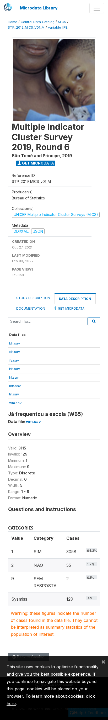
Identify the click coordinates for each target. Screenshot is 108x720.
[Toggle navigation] (96, 8)
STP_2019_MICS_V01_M (26, 27)
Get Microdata (37, 163)
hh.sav (14, 369)
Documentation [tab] (30, 308)
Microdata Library (39, 7)
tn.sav (14, 394)
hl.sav (14, 377)
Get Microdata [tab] (70, 308)
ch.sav (14, 352)
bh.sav (14, 343)
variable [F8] (58, 27)
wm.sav (15, 403)
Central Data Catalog (38, 22)
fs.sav (14, 360)
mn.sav (15, 386)
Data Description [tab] (75, 299)
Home (12, 22)
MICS (62, 22)
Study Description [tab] (33, 298)
